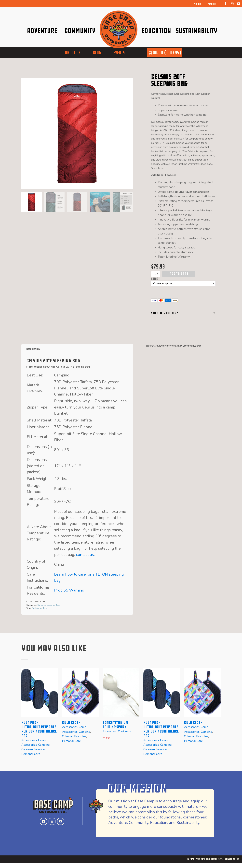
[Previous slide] (24, 714)
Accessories (29, 740)
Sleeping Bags (53, 605)
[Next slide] (130, 133)
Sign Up (212, 4)
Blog (97, 52)
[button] (31, 202)
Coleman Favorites (33, 749)
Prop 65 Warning (69, 590)
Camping (41, 605)
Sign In (197, 4)
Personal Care (30, 754)
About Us (72, 52)
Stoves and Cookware (117, 731)
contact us (85, 554)
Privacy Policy (232, 859)
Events (119, 52)
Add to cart (178, 273)
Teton (45, 608)
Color (154, 279)
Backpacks (37, 608)
